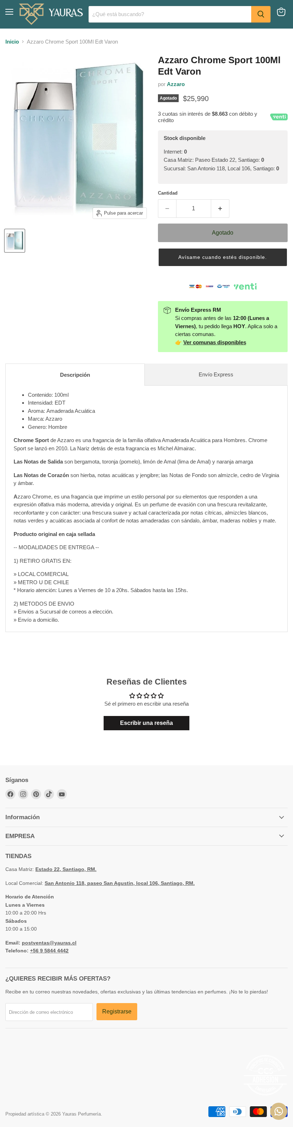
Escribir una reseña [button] (146, 723)
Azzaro (176, 84)
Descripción (75, 375)
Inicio (12, 42)
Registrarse (116, 1011)
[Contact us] (278, 1111)
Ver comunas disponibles (214, 342)
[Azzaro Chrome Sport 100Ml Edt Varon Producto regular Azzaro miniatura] (15, 240)
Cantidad (168, 193)
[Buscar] (260, 14)
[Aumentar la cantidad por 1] (220, 208)
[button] (223, 257)
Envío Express (216, 374)
